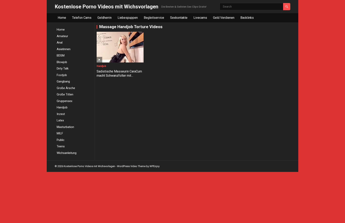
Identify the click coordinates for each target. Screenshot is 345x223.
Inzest (61, 114)
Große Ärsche (66, 88)
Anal (59, 42)
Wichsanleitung (66, 153)
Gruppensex (64, 101)
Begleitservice (154, 18)
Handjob (62, 107)
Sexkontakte (178, 18)
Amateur (62, 36)
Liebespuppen (128, 18)
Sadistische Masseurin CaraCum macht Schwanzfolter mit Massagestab (119, 75)
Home (62, 18)
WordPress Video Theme (131, 166)
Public (60, 140)
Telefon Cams (81, 18)
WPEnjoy (155, 166)
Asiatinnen (63, 49)
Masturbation (65, 127)
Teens (61, 146)
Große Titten (65, 94)
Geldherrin (104, 18)
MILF (60, 133)
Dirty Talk (62, 68)
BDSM (60, 55)
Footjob (62, 75)
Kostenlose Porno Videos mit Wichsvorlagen (106, 7)
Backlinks (247, 18)
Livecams (200, 18)
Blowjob (62, 62)
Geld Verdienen (223, 18)
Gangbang (63, 81)
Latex (60, 120)
